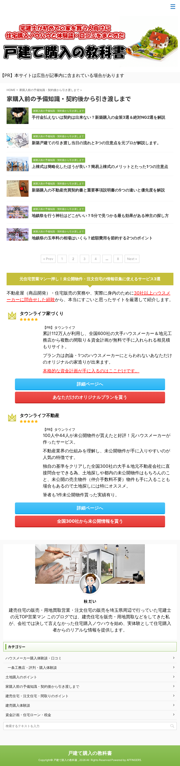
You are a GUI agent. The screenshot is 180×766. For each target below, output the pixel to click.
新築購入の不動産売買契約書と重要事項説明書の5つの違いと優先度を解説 (98, 190)
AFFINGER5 (134, 760)
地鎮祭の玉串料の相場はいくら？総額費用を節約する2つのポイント (92, 238)
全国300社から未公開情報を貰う (90, 521)
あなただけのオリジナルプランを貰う (90, 397)
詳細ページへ (90, 384)
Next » (132, 259)
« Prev (48, 259)
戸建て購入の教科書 (90, 753)
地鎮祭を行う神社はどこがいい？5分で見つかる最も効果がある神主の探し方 (100, 215)
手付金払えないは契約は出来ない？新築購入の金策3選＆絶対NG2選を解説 (98, 117)
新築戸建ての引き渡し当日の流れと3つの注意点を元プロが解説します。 (96, 142)
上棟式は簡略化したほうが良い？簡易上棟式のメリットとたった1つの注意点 (100, 166)
